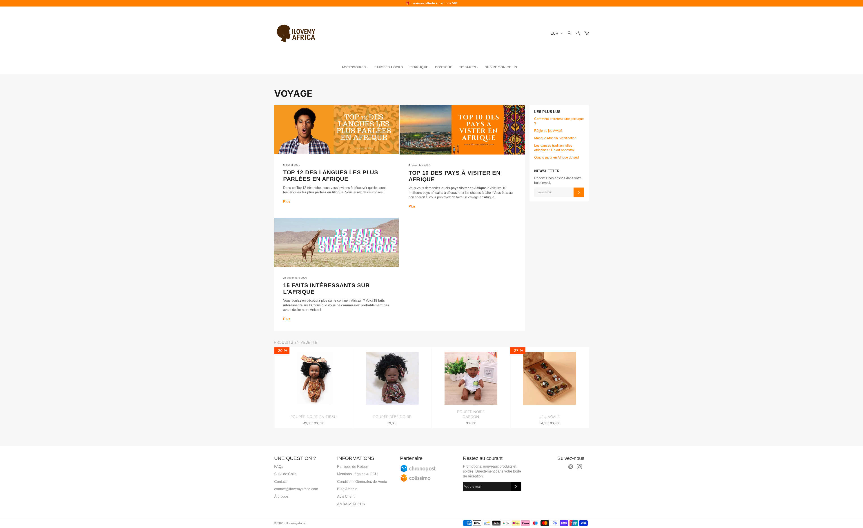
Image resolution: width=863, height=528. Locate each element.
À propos (281, 496)
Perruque (418, 67)
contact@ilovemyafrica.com (296, 489)
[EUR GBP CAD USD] (556, 34)
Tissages (467, 67)
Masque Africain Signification (555, 138)
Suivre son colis (501, 67)
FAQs (278, 466)
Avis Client (345, 496)
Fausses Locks (388, 67)
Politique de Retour (352, 466)
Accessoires (354, 67)
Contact (280, 482)
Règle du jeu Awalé (548, 131)
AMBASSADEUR (351, 504)
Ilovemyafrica (295, 523)
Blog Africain (347, 489)
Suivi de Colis (285, 474)
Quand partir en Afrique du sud (556, 157)
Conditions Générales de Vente (362, 482)
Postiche (443, 67)
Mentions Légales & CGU (357, 474)
